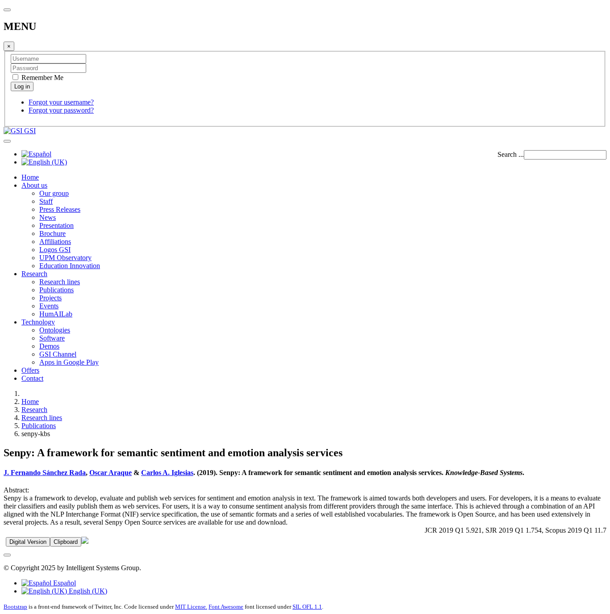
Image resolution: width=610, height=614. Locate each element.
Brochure (52, 233)
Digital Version (27, 541)
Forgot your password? (61, 110)
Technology (38, 322)
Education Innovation (69, 265)
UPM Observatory (65, 257)
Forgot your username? (61, 102)
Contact (32, 378)
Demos (49, 346)
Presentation (56, 225)
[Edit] (84, 541)
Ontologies (54, 330)
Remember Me (41, 77)
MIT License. (191, 606)
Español (63, 583)
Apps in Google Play (69, 362)
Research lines (59, 282)
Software (52, 338)
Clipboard (66, 541)
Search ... (510, 154)
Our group (54, 193)
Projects (50, 298)
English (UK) (87, 591)
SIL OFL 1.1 (307, 606)
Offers (30, 370)
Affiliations (55, 241)
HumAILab (55, 314)
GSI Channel (57, 354)
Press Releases (59, 209)
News (47, 217)
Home (30, 177)
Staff (46, 201)
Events (48, 306)
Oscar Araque (110, 472)
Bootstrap (15, 606)
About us (34, 185)
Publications (56, 290)
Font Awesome (226, 606)
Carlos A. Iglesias (167, 472)
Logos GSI (55, 249)
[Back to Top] (7, 555)
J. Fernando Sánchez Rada (45, 472)
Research (34, 274)
